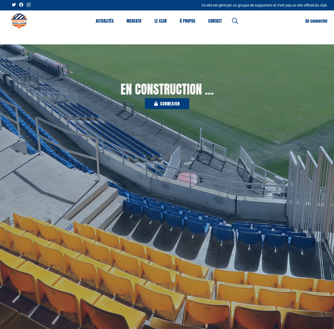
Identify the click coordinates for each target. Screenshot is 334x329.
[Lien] (19, 21)
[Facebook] (21, 5)
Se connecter (316, 21)
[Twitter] (14, 5)
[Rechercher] (235, 21)
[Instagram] (29, 5)
